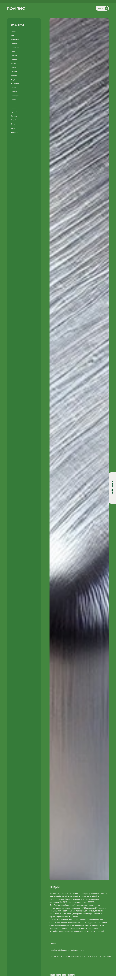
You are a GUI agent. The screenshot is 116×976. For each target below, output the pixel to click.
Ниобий (14, 92)
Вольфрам (15, 47)
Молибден (15, 84)
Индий (13, 67)
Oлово (13, 31)
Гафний (14, 55)
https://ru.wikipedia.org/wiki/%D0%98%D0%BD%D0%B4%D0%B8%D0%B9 (80, 956)
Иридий (14, 71)
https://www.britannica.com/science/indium (66, 950)
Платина (14, 100)
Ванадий (14, 43)
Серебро (14, 120)
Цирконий (14, 132)
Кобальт (14, 76)
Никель (13, 88)
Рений (13, 104)
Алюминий (15, 39)
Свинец (14, 116)
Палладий (15, 96)
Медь (13, 80)
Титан (13, 124)
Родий (13, 108)
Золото (13, 63)
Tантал (13, 35)
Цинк (13, 128)
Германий (14, 59)
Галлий (13, 51)
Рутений (14, 112)
